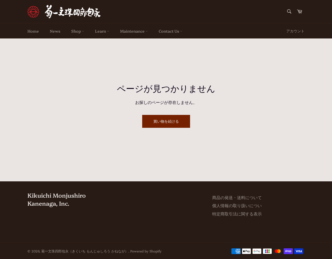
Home (33, 31)
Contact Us (169, 31)
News (55, 31)
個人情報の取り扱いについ (237, 205)
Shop (76, 31)
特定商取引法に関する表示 (237, 213)
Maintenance (133, 31)
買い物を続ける (166, 121)
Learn (101, 31)
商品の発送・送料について (237, 197)
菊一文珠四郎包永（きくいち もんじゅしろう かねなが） (84, 251)
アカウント (295, 30)
